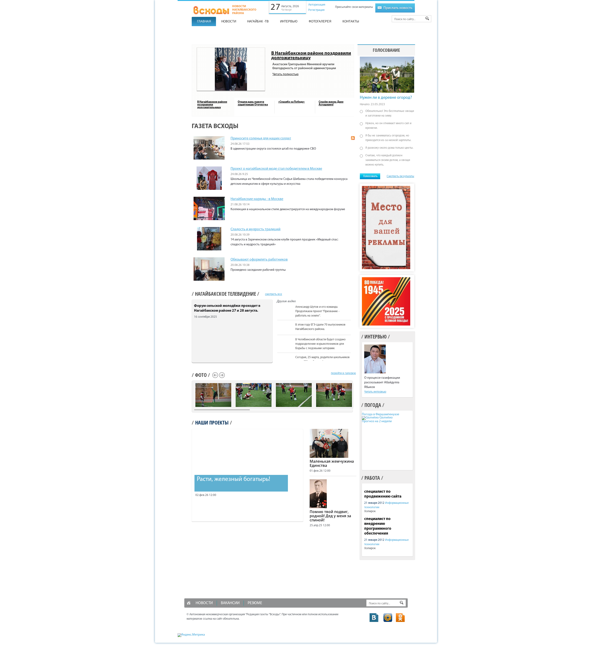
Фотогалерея (320, 21)
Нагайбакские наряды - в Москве (257, 199)
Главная (204, 21)
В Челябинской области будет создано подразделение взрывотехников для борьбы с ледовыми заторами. (320, 344)
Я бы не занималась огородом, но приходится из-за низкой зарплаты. (388, 138)
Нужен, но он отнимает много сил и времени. (388, 125)
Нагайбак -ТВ (258, 21)
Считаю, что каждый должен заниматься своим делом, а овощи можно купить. (387, 160)
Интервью (288, 21)
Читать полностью (285, 74)
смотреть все (273, 294)
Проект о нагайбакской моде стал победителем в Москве (276, 169)
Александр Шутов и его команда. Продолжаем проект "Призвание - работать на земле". (317, 311)
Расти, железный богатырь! (233, 479)
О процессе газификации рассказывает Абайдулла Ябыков (382, 382)
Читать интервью (375, 391)
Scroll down (353, 360)
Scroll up (353, 304)
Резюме (255, 603)
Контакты (350, 21)
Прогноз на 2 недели (377, 421)
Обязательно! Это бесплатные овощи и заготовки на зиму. (389, 113)
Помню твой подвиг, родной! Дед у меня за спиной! (330, 516)
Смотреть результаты (400, 176)
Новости (228, 21)
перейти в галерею (343, 373)
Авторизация (316, 4)
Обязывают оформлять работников (259, 259)
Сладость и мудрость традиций (256, 229)
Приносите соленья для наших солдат (261, 138)
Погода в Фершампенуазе (380, 414)
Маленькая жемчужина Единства (332, 463)
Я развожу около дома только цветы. (389, 147)
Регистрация (316, 10)
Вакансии (230, 603)
